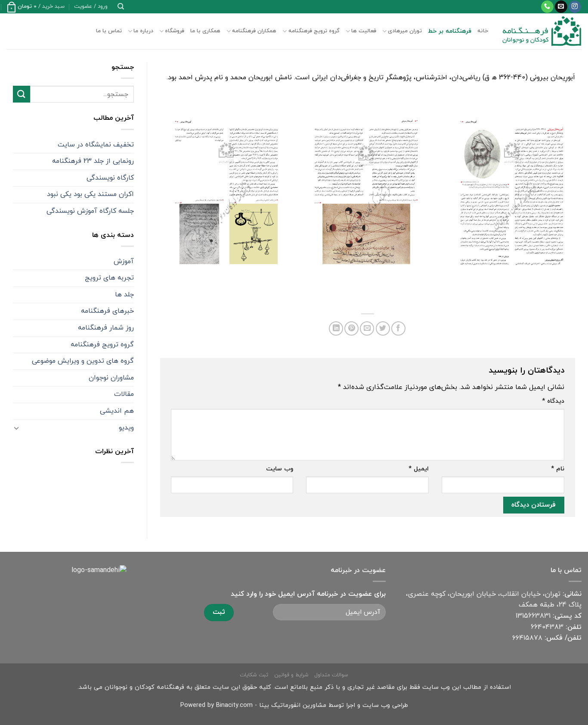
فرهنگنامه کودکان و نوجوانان (144, 687)
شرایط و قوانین (291, 675)
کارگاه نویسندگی (110, 178)
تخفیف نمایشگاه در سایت (96, 144)
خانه (482, 31)
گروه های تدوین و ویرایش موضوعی (83, 361)
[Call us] (547, 6)
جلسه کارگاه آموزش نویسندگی (90, 211)
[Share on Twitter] (383, 328)
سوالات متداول (331, 675)
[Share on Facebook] (398, 328)
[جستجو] (121, 6)
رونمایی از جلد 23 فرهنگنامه (93, 161)
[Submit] (21, 94)
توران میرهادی (405, 31)
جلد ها (124, 294)
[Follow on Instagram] (575, 6)
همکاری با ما (205, 31)
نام (557, 468)
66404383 (547, 627)
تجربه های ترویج (109, 278)
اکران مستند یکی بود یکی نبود (90, 194)
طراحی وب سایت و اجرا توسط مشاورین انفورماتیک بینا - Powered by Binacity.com (294, 705)
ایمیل (419, 468)
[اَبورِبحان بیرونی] (511, 192)
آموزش (124, 261)
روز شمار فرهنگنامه (106, 328)
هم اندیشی (117, 411)
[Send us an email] (561, 6)
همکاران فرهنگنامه (254, 31)
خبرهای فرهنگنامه (107, 311)
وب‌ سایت (279, 468)
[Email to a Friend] (367, 328)
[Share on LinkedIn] (336, 328)
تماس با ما (109, 31)
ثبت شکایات (254, 675)
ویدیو (126, 428)
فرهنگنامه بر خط (449, 31)
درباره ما (143, 31)
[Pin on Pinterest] (351, 328)
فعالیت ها (363, 31)
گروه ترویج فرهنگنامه (313, 31)
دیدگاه (553, 401)
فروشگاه (174, 31)
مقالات (124, 394)
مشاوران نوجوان (111, 378)
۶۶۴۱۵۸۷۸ (527, 638)
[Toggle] (16, 428)
